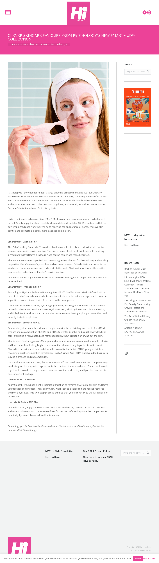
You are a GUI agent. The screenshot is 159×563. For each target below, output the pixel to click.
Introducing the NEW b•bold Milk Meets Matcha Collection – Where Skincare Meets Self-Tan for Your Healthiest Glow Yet (137, 286)
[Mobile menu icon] (8, 12)
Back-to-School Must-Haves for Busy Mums (135, 270)
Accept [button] (138, 558)
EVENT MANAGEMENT (141, 550)
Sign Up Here (131, 245)
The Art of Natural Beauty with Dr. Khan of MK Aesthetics (137, 320)
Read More (149, 558)
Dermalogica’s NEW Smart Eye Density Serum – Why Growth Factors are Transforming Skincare (137, 306)
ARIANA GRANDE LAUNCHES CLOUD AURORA (134, 332)
